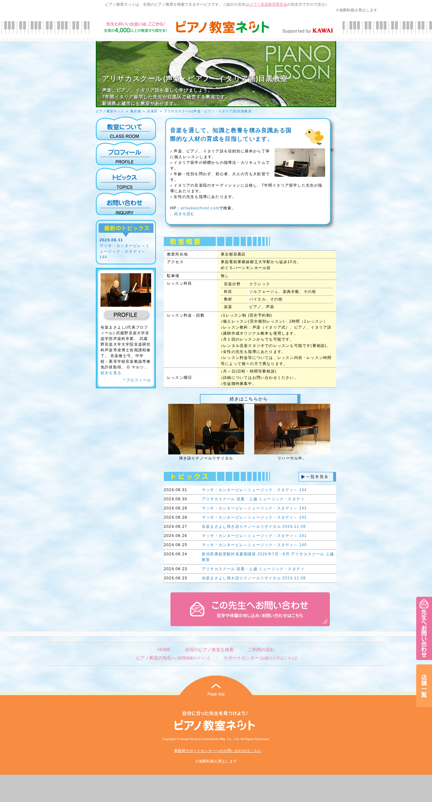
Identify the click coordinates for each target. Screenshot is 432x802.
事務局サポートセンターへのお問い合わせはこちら (217, 751)
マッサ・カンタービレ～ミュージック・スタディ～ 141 (254, 536)
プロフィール (138, 380)
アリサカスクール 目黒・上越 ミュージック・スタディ (253, 499)
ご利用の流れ (261, 649)
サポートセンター (260, 658)
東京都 (135, 111)
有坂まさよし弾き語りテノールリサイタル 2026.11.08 (254, 526)
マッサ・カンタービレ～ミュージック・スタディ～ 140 (254, 545)
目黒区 (152, 111)
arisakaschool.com (200, 208)
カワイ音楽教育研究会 (268, 4)
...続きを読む (182, 214)
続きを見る (111, 373)
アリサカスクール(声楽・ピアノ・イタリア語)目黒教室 (208, 111)
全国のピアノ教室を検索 (209, 649)
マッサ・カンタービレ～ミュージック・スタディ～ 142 (254, 517)
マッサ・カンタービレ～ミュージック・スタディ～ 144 (125, 251)
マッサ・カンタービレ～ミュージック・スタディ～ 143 (254, 508)
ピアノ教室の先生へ (172, 658)
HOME (164, 649)
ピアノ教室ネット (110, 111)
